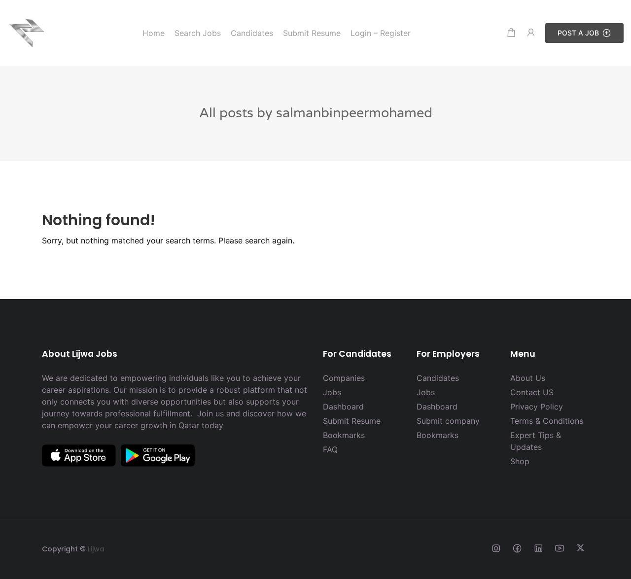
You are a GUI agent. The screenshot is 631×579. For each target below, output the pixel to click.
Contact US (532, 392)
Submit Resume (352, 421)
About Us (527, 378)
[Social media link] (495, 547)
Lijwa (96, 549)
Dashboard (343, 406)
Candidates (438, 378)
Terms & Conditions (546, 421)
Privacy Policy (536, 406)
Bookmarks (344, 435)
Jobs (332, 392)
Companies (344, 378)
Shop (519, 461)
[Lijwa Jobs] (27, 32)
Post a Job (578, 33)
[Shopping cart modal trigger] (511, 32)
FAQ (330, 449)
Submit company (448, 421)
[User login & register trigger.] (531, 32)
